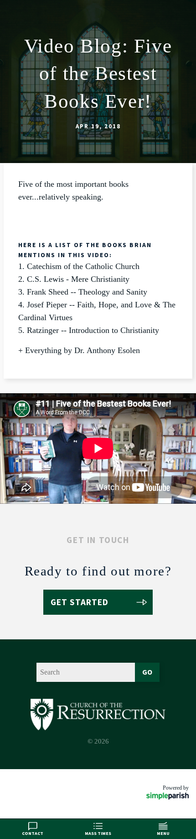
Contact (32, 833)
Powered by (176, 788)
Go (147, 671)
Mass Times (98, 833)
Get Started (79, 601)
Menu (163, 833)
